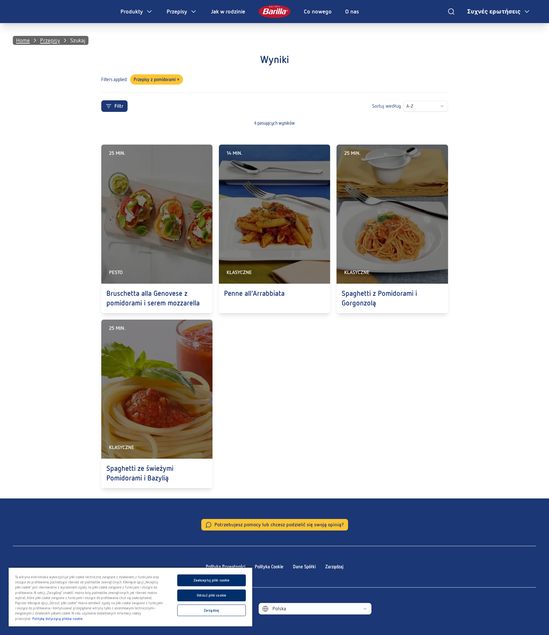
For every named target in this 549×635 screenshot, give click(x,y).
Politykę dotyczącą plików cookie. (58, 619)
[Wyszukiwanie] (451, 11)
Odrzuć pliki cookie (211, 595)
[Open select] (442, 106)
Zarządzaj (334, 566)
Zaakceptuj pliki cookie (211, 580)
